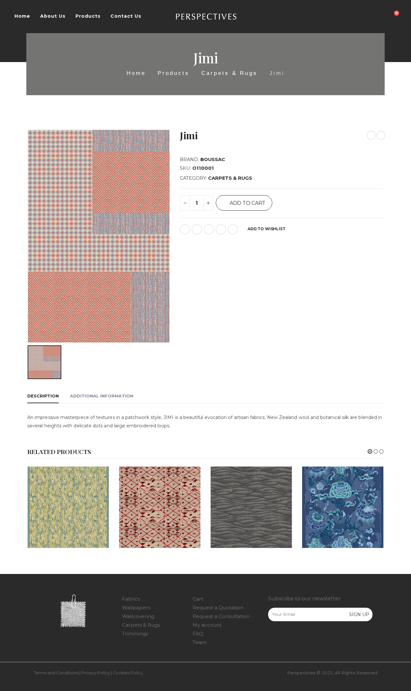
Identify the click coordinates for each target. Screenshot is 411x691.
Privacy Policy (95, 672)
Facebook (185, 229)
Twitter (197, 229)
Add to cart (248, 203)
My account (207, 625)
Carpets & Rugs (230, 178)
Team (199, 642)
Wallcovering (138, 616)
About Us (53, 16)
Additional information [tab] (101, 395)
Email (233, 229)
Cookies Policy (128, 672)
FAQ (198, 634)
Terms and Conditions (56, 672)
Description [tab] (43, 395)
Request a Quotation (218, 608)
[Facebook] (272, 636)
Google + (221, 229)
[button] (370, 451)
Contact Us (125, 16)
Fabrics (131, 599)
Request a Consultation (221, 616)
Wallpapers (136, 608)
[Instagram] (286, 636)
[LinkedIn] (299, 636)
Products (88, 16)
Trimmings (135, 634)
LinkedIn (209, 229)
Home (22, 16)
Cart (198, 599)
